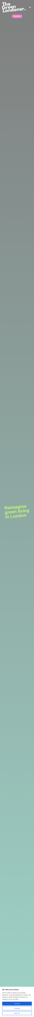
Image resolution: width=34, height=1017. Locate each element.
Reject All (17, 1013)
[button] (30, 7)
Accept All (17, 1003)
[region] (17, 1002)
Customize (17, 1008)
